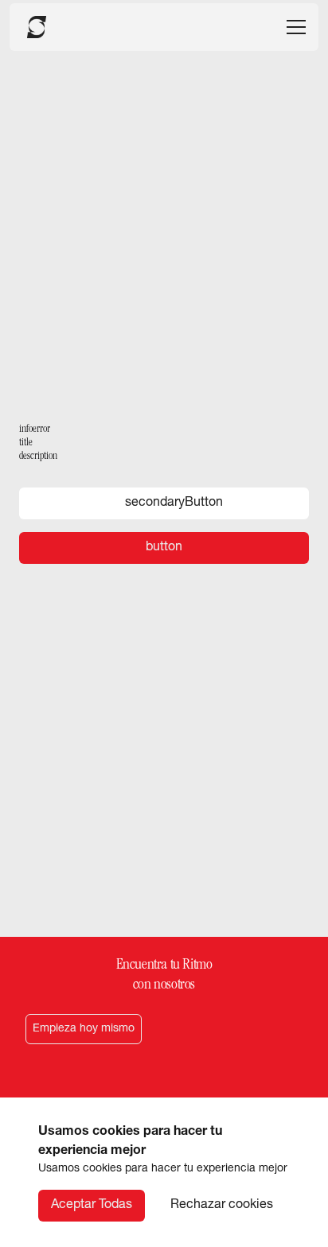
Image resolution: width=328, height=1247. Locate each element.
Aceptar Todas (91, 1205)
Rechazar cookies (221, 1205)
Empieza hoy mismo (84, 1029)
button (164, 548)
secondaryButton (174, 503)
